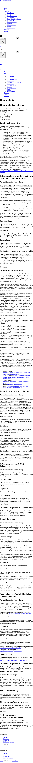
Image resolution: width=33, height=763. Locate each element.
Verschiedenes (11, 28)
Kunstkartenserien (12, 16)
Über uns (6, 29)
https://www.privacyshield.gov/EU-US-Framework (13, 660)
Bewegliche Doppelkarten (14, 19)
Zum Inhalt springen (5, 0)
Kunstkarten (10, 13)
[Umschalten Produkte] (29, 75)
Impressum (6, 739)
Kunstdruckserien (11, 22)
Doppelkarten (10, 17)
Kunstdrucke (10, 20)
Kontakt (6, 31)
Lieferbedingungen (8, 742)
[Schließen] (3, 41)
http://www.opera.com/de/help (15, 384)
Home (5, 8)
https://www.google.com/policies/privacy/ (19, 613)
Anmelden (6, 32)
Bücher (9, 26)
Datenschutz (6, 740)
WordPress (15, 745)
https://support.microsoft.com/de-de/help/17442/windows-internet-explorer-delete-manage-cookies (17, 377)
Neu (5, 10)
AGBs (5, 737)
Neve (1, 745)
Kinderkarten (10, 14)
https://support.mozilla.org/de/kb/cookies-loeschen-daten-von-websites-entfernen (16, 373)
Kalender (9, 23)
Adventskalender (11, 25)
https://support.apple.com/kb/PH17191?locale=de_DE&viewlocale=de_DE (15, 386)
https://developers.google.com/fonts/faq (10, 648)
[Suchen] (1, 36)
